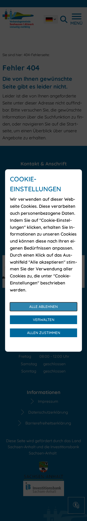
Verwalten (43, 319)
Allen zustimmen (43, 332)
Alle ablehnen (43, 306)
